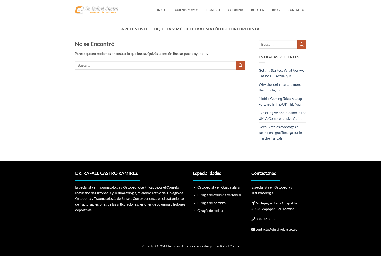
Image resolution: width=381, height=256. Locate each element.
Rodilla (257, 10)
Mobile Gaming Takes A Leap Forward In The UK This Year (280, 101)
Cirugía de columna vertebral (219, 195)
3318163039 (265, 219)
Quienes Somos (186, 10)
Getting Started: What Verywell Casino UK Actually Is (282, 73)
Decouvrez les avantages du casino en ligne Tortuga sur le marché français (280, 132)
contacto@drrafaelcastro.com (278, 229)
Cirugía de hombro (211, 203)
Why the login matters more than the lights (280, 87)
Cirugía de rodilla (210, 210)
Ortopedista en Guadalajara (218, 187)
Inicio (162, 10)
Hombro (213, 10)
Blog (276, 10)
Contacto (296, 10)
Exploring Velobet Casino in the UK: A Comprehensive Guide (282, 115)
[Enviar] (240, 65)
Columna (235, 10)
